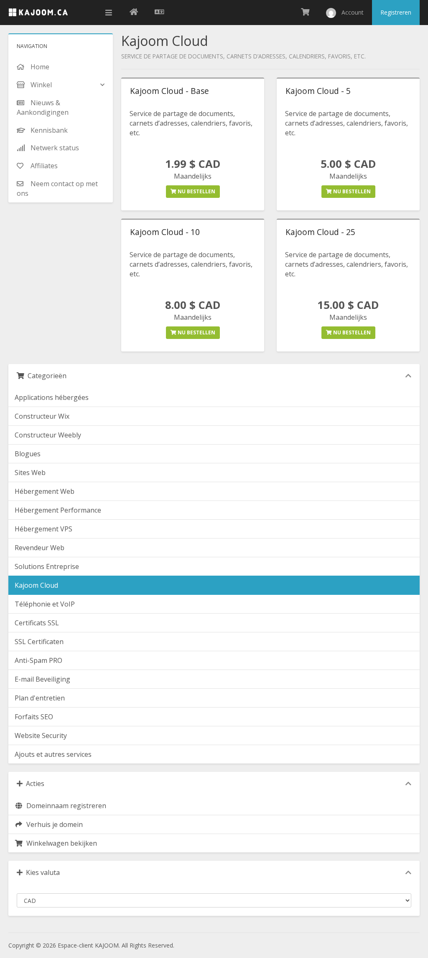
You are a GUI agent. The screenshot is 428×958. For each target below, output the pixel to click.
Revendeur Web (39, 547)
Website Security (41, 735)
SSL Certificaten (39, 641)
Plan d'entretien (40, 698)
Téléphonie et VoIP (45, 604)
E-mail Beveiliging (42, 679)
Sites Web (30, 472)
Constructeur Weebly (48, 435)
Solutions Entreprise (47, 566)
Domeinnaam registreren (64, 805)
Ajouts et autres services (53, 754)
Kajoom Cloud (36, 585)
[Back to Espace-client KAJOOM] (133, 12)
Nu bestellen (195, 191)
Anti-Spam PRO (38, 660)
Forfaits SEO (34, 716)
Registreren (395, 12)
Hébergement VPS (43, 528)
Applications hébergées (52, 397)
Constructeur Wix (42, 416)
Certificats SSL (37, 622)
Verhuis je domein (53, 824)
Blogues (28, 453)
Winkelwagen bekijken (60, 843)
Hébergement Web (44, 491)
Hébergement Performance (58, 510)
